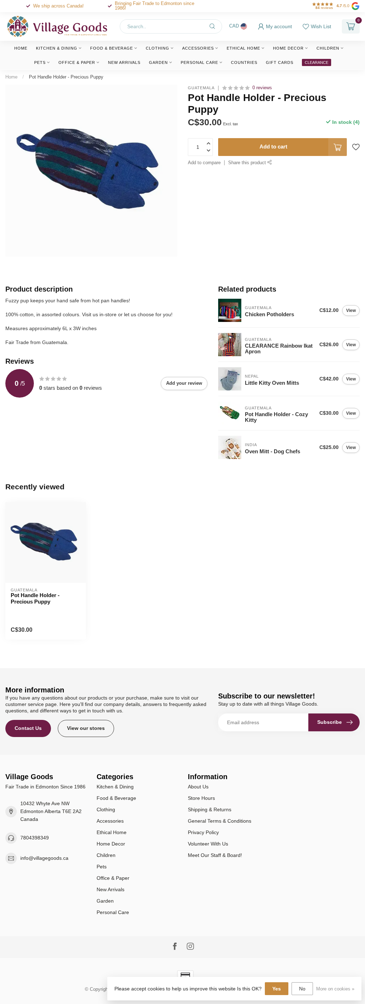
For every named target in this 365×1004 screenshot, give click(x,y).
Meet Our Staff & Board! (215, 855)
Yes (276, 989)
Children (328, 48)
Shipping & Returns (209, 809)
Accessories (198, 48)
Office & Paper (76, 62)
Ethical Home (243, 48)
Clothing (157, 48)
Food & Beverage (111, 48)
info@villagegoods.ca (44, 858)
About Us (198, 786)
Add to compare (204, 162)
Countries (244, 62)
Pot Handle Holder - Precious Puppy (66, 77)
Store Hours (201, 798)
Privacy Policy (203, 832)
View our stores (86, 728)
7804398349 (34, 838)
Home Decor (288, 48)
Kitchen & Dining (56, 48)
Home (20, 48)
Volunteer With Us (208, 844)
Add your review (184, 383)
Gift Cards (279, 62)
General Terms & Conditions (219, 821)
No (302, 989)
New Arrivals (124, 62)
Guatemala (201, 88)
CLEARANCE (316, 62)
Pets (40, 62)
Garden (158, 62)
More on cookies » (335, 989)
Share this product (247, 162)
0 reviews (262, 87)
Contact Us (28, 728)
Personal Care (199, 62)
